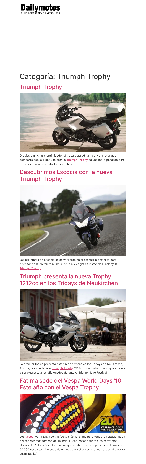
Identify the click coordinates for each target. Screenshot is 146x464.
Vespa (29, 436)
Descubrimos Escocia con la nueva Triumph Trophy (66, 175)
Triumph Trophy (41, 86)
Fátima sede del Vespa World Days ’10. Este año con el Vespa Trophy (71, 384)
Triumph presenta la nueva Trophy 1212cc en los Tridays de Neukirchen (69, 280)
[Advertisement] (73, 45)
